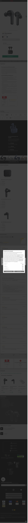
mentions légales (16, 261)
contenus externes (6, 269)
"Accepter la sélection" (21, 259)
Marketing (5, 266)
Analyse (5, 264)
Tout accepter (19, 271)
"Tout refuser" (18, 255)
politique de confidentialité (7, 261)
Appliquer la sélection (9, 271)
